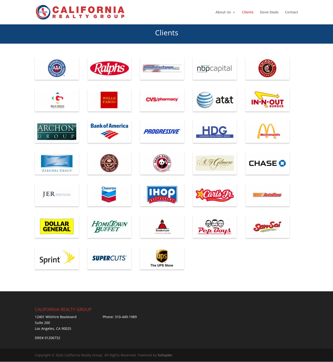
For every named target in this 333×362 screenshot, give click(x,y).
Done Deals (269, 12)
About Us (223, 12)
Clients (248, 12)
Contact (291, 12)
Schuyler (165, 355)
